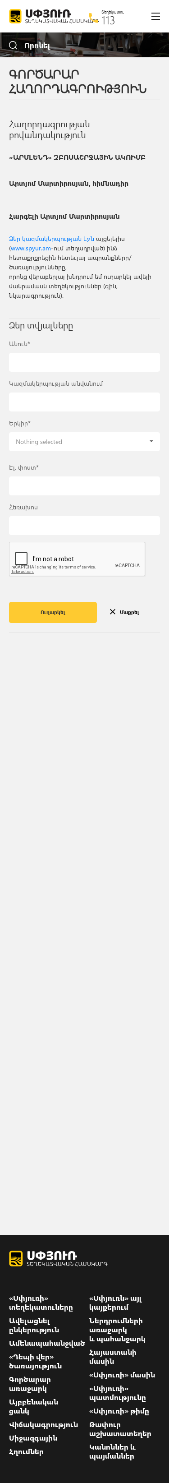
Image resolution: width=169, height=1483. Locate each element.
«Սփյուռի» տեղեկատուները (41, 1303)
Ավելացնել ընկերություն (34, 1325)
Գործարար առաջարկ (30, 1384)
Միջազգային (33, 1437)
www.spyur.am (31, 248)
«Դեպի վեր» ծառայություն (35, 1361)
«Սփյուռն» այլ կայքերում (115, 1303)
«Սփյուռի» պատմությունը (117, 1393)
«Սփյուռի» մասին (122, 1374)
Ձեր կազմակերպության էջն (51, 238)
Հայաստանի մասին (113, 1357)
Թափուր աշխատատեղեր (120, 1429)
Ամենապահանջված (47, 1343)
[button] (84, 441)
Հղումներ (26, 1451)
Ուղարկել (53, 612)
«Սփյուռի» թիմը (119, 1410)
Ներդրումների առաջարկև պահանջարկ (117, 1329)
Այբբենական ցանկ (33, 1406)
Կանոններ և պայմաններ (112, 1451)
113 (108, 19)
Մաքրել (129, 612)
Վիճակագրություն (43, 1424)
